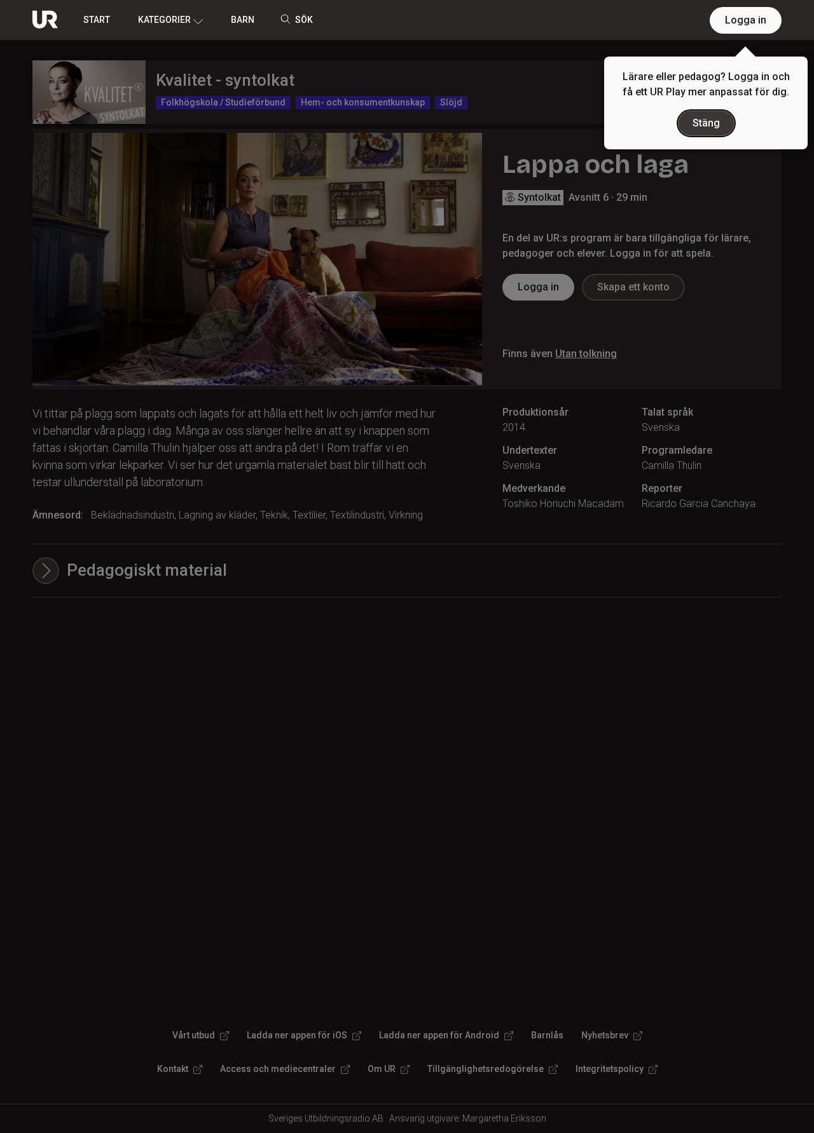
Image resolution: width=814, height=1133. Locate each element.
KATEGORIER (164, 20)
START (96, 20)
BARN (242, 20)
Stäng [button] (706, 123)
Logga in (745, 20)
